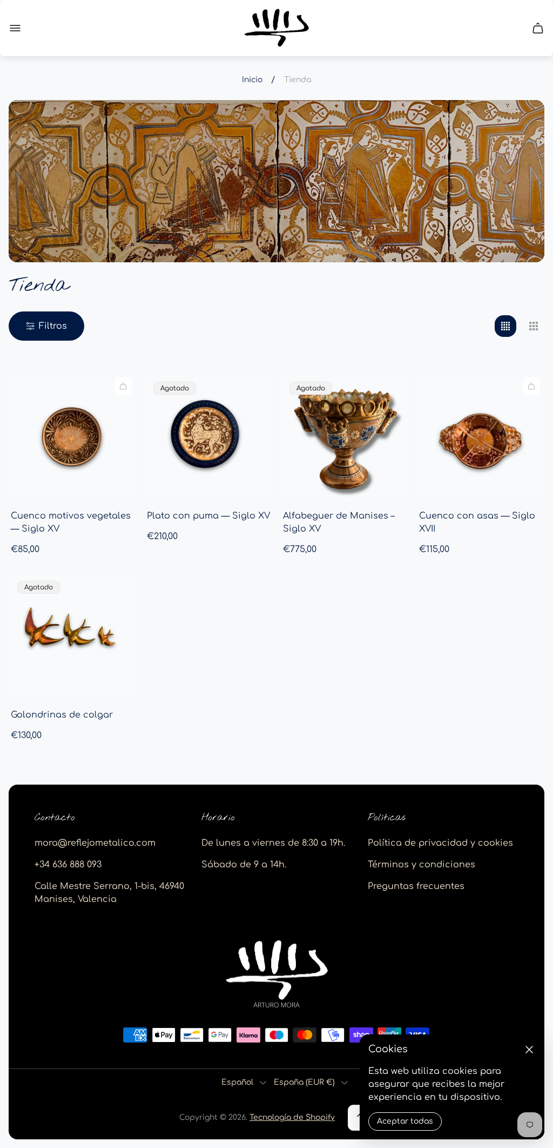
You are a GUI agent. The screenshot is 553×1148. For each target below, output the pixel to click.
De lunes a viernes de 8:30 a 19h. (273, 843)
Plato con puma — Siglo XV (208, 516)
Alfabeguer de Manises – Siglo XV (338, 522)
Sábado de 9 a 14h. (243, 865)
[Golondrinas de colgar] (72, 636)
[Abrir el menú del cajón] (15, 28)
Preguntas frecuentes (416, 886)
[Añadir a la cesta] (123, 386)
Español (237, 1082)
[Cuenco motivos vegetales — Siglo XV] (72, 437)
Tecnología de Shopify (292, 1117)
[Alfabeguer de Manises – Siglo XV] (344, 437)
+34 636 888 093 (68, 865)
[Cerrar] (529, 1049)
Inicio (252, 80)
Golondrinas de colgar (62, 715)
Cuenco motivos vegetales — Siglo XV (71, 522)
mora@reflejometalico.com (95, 843)
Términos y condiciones (421, 865)
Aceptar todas (405, 1121)
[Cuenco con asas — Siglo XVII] (480, 437)
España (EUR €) (304, 1082)
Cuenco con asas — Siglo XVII (477, 522)
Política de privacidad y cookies (440, 843)
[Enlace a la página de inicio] (276, 974)
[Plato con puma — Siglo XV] (208, 437)
